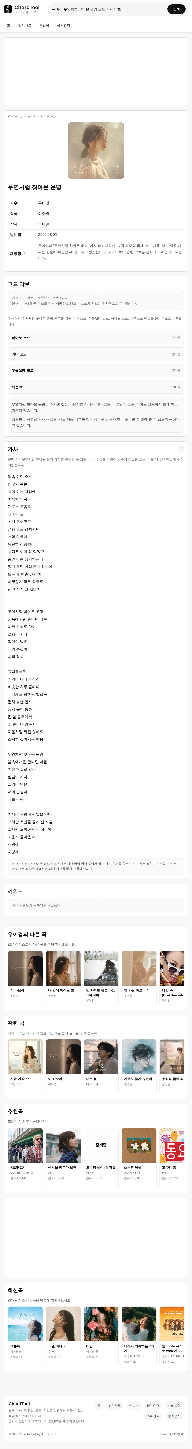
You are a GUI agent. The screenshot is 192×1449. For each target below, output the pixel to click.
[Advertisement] (96, 70)
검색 (176, 9)
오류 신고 (152, 1416)
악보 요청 (174, 1405)
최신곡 (44, 25)
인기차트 (24, 25)
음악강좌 (63, 25)
